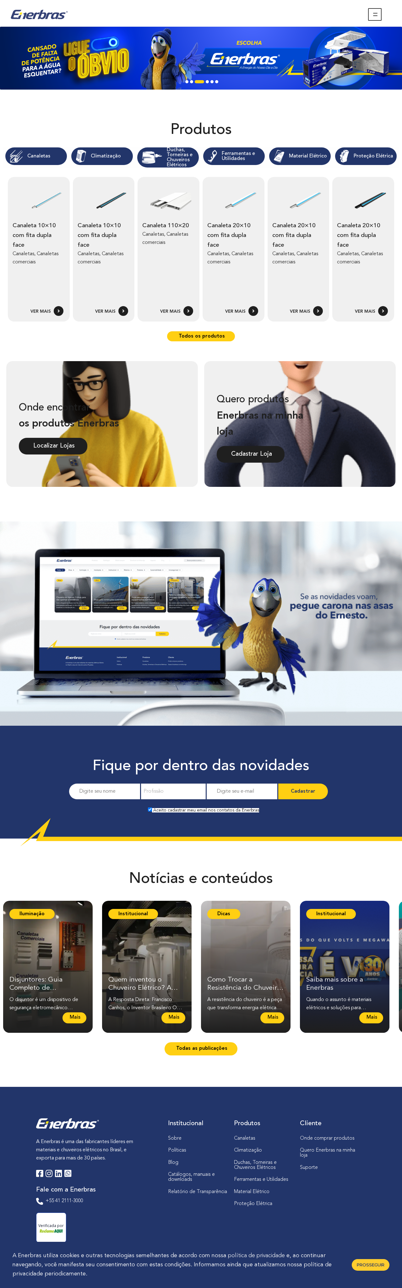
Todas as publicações (201, 1048)
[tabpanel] (201, 58)
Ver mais (41, 312)
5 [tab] (212, 83)
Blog (173, 1162)
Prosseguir (370, 1264)
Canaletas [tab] (38, 156)
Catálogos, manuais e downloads (191, 1177)
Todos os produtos (201, 336)
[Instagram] (49, 1175)
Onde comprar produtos (327, 1138)
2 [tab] (191, 83)
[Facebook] (39, 1175)
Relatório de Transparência (197, 1191)
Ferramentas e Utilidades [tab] (238, 156)
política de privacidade (256, 1255)
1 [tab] (186, 83)
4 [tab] (202, 83)
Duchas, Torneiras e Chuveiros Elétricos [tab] (180, 157)
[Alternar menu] (375, 14)
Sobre (175, 1138)
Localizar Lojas (53, 446)
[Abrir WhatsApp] (386, 1272)
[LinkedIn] (58, 1175)
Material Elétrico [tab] (308, 156)
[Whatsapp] (67, 1175)
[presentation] (36, 156)
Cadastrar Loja (250, 454)
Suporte (309, 1167)
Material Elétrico (251, 1191)
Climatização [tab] (106, 156)
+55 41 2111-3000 (64, 1200)
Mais (74, 1019)
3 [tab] (196, 83)
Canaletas (244, 1138)
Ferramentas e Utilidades (261, 1179)
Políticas (177, 1150)
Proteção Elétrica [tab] (373, 156)
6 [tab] (216, 83)
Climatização (248, 1150)
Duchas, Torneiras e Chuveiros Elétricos (255, 1165)
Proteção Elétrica (253, 1203)
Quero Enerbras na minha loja (327, 1153)
